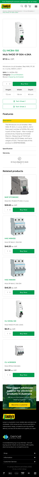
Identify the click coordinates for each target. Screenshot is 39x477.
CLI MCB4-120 (10, 321)
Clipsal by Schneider (16, 77)
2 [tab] (18, 164)
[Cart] (29, 6)
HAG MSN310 (10, 280)
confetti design (22, 469)
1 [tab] (15, 164)
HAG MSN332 (10, 238)
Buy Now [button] (23, 210)
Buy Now (24, 84)
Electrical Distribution (15, 11)
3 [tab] (21, 164)
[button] (36, 6)
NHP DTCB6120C (12, 197)
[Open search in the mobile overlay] (22, 6)
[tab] (19, 121)
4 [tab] (23, 164)
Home (5, 11)
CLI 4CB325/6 (10, 362)
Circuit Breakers (28, 11)
